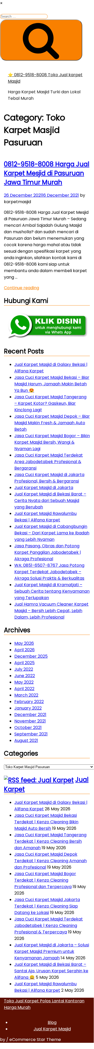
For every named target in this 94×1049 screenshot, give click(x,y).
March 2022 (26, 695)
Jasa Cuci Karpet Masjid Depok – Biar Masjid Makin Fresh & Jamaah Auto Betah (52, 422)
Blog (52, 1022)
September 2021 (31, 734)
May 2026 (24, 643)
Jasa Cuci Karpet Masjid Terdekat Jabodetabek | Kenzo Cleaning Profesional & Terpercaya (48, 925)
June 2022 (24, 676)
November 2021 (30, 721)
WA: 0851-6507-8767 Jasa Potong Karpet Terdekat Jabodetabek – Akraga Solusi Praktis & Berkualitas (49, 571)
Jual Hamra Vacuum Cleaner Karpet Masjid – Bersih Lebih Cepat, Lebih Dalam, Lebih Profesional (51, 610)
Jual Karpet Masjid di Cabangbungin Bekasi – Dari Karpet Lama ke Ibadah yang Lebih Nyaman (51, 532)
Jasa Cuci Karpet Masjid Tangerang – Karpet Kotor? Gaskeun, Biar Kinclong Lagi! (50, 403)
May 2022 (24, 682)
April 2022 (24, 689)
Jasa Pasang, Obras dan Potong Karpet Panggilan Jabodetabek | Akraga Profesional (47, 552)
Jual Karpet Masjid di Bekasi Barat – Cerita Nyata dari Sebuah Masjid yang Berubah (50, 500)
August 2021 (26, 740)
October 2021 (28, 728)
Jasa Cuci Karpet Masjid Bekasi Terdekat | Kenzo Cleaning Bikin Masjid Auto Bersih (46, 821)
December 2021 (30, 715)
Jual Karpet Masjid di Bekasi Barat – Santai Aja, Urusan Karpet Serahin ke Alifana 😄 (51, 970)
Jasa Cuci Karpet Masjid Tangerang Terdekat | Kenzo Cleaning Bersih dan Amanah (50, 841)
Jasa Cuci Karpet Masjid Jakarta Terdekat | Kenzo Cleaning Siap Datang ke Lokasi (47, 906)
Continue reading (21, 288)
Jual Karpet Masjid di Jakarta (43, 488)
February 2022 (29, 702)
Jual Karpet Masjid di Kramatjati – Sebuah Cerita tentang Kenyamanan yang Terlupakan (52, 591)
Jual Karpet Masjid (52, 1029)
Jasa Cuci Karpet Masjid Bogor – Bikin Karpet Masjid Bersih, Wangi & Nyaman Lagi (52, 442)
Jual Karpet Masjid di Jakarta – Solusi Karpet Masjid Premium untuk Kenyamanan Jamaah (51, 951)
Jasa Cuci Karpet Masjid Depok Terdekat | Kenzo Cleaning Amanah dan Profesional (50, 860)
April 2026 (24, 650)
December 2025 (31, 656)
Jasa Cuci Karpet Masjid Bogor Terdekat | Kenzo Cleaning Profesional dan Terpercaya (45, 880)
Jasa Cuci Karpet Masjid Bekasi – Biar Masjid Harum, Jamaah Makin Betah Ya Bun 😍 (51, 383)
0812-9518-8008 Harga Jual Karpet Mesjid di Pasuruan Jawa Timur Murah (46, 173)
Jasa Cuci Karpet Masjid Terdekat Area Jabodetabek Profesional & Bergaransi (48, 461)
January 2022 (28, 708)
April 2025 (24, 663)
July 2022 (23, 669)
